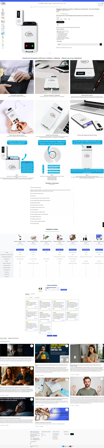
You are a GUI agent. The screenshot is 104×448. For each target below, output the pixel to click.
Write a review (64, 289)
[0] (102, 3)
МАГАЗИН (41, 3)
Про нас (42, 433)
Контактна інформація (55, 438)
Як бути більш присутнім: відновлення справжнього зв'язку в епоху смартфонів (14, 387)
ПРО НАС (61, 3)
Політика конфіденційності (56, 433)
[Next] (50, 32)
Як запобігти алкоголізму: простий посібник (43, 422)
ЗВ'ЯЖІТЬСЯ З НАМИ (56, 3)
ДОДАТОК (50, 3)
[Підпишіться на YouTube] (30, 443)
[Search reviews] (26, 297)
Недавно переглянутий (13, 338)
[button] (101, 5)
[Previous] (7, 32)
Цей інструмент (94, 370)
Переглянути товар (20, 249)
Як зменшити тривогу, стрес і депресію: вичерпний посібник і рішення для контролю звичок (87, 397)
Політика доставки (55, 436)
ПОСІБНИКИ (46, 3)
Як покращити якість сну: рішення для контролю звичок (10, 418)
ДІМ (38, 3)
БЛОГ (65, 3)
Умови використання (55, 437)
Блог (0, 357)
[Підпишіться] (72, 434)
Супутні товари (3, 338)
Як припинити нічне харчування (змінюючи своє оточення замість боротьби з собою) (15, 358)
